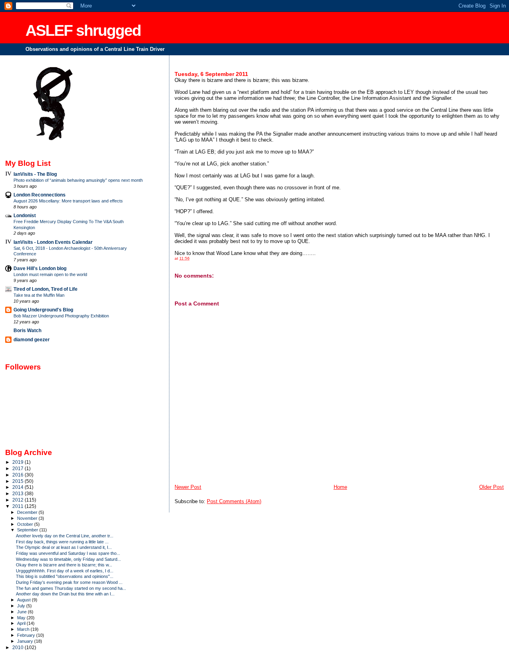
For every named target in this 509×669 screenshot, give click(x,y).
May (22, 617)
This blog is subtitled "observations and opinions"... (64, 576)
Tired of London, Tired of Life (46, 289)
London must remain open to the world (50, 274)
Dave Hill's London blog (40, 268)
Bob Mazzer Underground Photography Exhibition (61, 315)
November (28, 518)
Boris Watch (27, 330)
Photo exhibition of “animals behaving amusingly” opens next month (78, 180)
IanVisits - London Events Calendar (53, 242)
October (25, 524)
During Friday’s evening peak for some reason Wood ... (69, 582)
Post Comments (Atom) (234, 501)
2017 (18, 468)
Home (340, 487)
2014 (18, 487)
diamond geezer (32, 339)
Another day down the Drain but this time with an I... (65, 593)
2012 (18, 499)
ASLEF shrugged (83, 30)
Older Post (491, 487)
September (28, 529)
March (24, 629)
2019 (18, 462)
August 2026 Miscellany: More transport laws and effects (68, 200)
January (25, 641)
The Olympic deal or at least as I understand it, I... (64, 547)
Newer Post (188, 487)
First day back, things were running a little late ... (62, 541)
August (24, 599)
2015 (18, 481)
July (21, 605)
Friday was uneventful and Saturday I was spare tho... (68, 553)
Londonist (25, 215)
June (22, 611)
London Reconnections (40, 194)
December (28, 512)
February (26, 635)
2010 (18, 647)
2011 (18, 506)
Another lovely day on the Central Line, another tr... (64, 535)
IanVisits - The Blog (35, 174)
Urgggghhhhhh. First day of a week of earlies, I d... (64, 570)
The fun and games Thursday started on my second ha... (71, 588)
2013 (18, 493)
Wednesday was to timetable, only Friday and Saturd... (68, 559)
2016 (18, 474)
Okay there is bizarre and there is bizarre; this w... (64, 564)
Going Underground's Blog (43, 309)
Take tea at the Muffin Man (39, 295)
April (22, 623)
